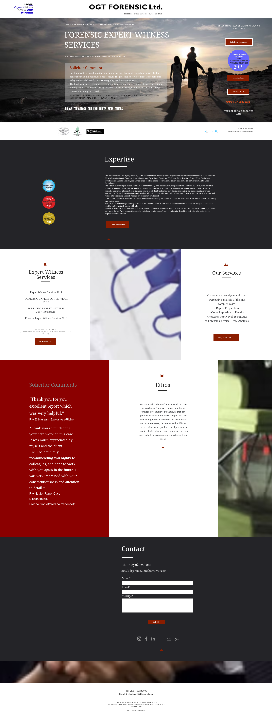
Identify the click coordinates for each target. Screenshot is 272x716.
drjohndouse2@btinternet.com (243, 131)
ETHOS (136, 14)
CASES (151, 14)
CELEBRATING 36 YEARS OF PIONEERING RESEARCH (95, 56)
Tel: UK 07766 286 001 (136, 691)
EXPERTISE (128, 14)
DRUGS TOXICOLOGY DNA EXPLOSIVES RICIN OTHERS (94, 109)
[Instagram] (139, 638)
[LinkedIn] (153, 638)
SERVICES (144, 14)
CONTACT (158, 14)
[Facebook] (146, 638)
